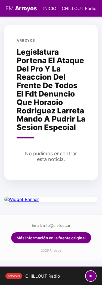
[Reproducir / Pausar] (91, 276)
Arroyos (21, 8)
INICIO (49, 8)
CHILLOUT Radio (79, 8)
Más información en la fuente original (51, 238)
